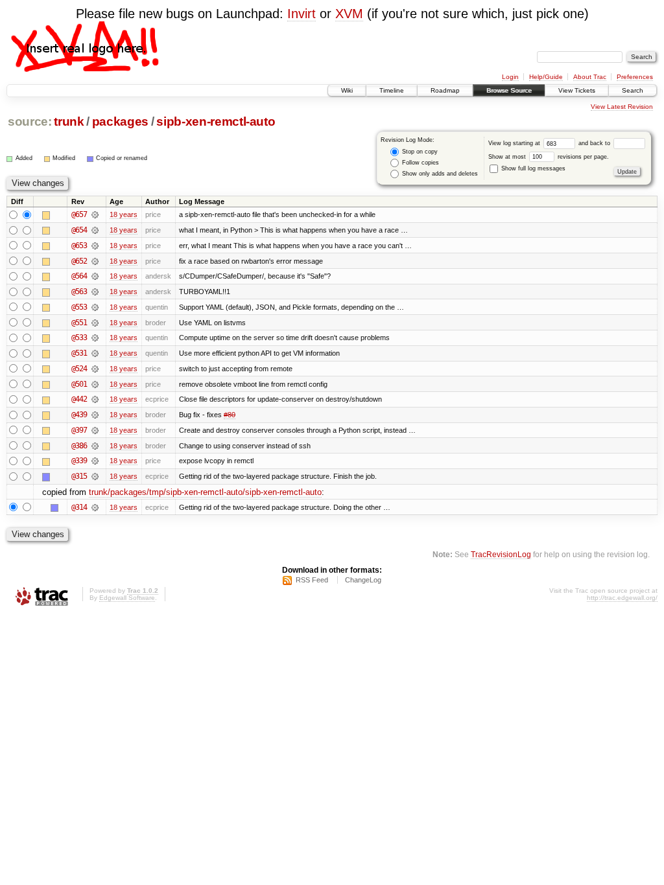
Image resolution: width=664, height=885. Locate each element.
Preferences (635, 76)
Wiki (347, 90)
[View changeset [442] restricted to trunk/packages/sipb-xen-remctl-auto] (95, 399)
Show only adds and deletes (439, 173)
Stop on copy (419, 151)
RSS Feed (312, 580)
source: (30, 121)
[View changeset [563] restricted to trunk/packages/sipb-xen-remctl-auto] (95, 291)
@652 (79, 261)
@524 (79, 368)
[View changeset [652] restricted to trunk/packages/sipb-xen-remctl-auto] (95, 261)
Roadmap (445, 90)
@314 (79, 507)
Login (510, 76)
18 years (123, 214)
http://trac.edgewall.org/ (622, 597)
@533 (79, 337)
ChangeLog (363, 580)
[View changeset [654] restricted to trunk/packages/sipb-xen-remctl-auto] (95, 230)
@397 (79, 430)
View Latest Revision (622, 106)
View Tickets (576, 90)
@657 (79, 214)
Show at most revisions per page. (548, 157)
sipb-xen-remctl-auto (215, 121)
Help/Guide (546, 76)
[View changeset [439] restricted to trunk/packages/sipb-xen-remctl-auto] (95, 414)
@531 (79, 353)
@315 (79, 476)
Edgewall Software (127, 597)
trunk (69, 121)
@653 (79, 245)
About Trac (589, 76)
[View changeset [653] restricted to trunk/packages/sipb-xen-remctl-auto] (95, 245)
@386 (79, 445)
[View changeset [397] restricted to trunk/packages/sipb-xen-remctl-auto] (95, 430)
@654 (79, 230)
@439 (79, 414)
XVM (349, 13)
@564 (79, 276)
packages (120, 121)
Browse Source (509, 90)
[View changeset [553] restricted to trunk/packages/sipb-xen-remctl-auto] (95, 307)
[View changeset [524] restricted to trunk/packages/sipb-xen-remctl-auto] (95, 368)
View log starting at (515, 143)
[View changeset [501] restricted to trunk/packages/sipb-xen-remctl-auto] (95, 384)
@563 (79, 291)
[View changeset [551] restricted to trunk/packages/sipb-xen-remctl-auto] (95, 322)
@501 (79, 384)
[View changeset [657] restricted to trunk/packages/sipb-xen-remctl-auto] (95, 214)
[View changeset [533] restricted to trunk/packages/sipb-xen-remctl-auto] (95, 337)
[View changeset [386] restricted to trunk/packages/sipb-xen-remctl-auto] (95, 445)
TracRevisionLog (501, 554)
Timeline (391, 90)
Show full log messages (532, 168)
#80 (229, 415)
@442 (79, 399)
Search (632, 90)
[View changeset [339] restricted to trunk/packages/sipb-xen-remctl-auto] (95, 460)
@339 (79, 460)
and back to (595, 143)
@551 (79, 322)
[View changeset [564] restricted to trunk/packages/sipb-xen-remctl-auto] (95, 276)
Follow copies (419, 162)
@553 (79, 307)
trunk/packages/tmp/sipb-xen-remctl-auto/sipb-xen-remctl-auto (205, 492)
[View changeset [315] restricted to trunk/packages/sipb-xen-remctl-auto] (95, 476)
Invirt (301, 13)
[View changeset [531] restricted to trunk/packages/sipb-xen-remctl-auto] (95, 353)
